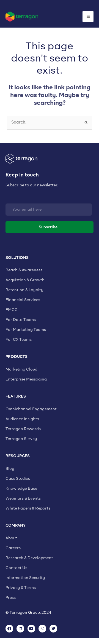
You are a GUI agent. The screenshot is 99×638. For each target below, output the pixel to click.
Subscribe (48, 227)
